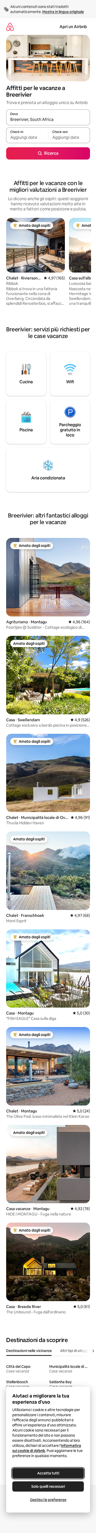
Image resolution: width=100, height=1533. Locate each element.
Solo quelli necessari (48, 1486)
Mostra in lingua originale (63, 11)
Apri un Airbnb (73, 26)
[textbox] (27, 137)
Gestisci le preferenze (48, 1499)
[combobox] (48, 120)
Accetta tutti (48, 1473)
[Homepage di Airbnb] (10, 27)
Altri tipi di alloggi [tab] (74, 1350)
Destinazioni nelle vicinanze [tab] (29, 1350)
